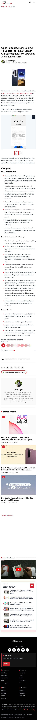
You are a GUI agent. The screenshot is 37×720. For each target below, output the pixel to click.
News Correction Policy (7, 714)
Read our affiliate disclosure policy (26, 709)
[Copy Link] (22, 367)
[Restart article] (3, 350)
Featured (3, 698)
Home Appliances (5, 683)
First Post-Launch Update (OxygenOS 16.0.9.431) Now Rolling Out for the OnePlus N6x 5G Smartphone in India (18, 469)
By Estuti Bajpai (10, 61)
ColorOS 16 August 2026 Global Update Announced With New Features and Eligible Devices (16, 439)
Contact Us (22, 693)
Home (2, 6)
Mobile (21, 678)
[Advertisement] (18, 26)
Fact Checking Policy (20, 714)
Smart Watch (23, 680)
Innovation (4, 675)
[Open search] (30, 2)
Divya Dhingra (4, 442)
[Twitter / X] (11, 367)
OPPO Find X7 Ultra (24, 359)
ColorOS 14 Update (11, 359)
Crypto (3, 695)
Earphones (22, 673)
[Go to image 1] (16, 153)
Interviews (4, 673)
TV (20, 683)
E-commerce (4, 678)
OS (6, 6)
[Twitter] (14, 650)
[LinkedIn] (15, 367)
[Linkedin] (27, 650)
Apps (2, 680)
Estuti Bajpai (18, 390)
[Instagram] (18, 650)
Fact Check (4, 693)
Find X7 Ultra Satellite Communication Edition (16, 93)
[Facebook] (7, 367)
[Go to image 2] (20, 153)
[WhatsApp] (18, 367)
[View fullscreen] (33, 117)
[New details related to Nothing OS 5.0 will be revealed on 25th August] (18, 485)
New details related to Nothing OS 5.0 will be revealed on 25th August (17, 499)
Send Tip (5, 663)
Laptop (21, 675)
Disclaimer (22, 695)
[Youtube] (23, 650)
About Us (22, 690)
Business (3, 690)
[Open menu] (34, 2)
